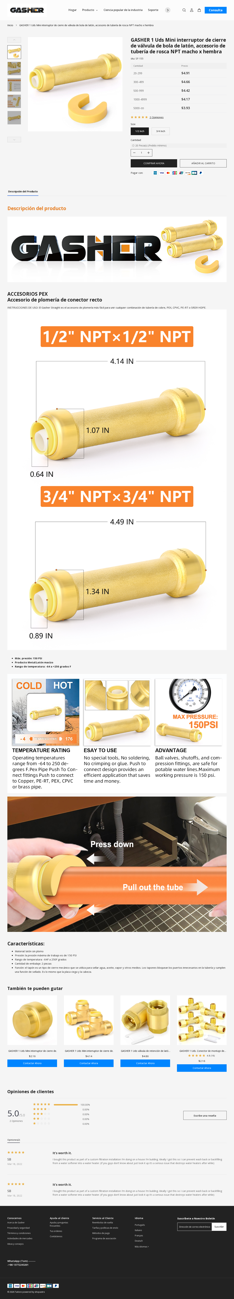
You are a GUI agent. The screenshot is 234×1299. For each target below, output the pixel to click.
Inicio (10, 25)
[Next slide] (14, 139)
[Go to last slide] (14, 40)
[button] (14, 52)
